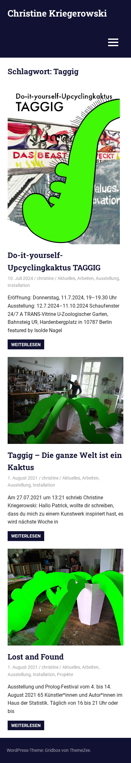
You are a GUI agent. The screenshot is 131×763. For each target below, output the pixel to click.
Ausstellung (107, 278)
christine (45, 278)
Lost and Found (36, 657)
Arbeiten (85, 278)
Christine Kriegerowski (57, 13)
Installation (19, 285)
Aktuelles (66, 278)
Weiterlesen (26, 344)
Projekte (65, 674)
